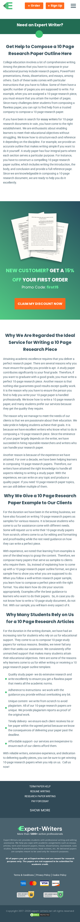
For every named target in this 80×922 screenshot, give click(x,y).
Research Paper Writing (40, 796)
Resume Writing (40, 791)
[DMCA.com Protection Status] (40, 916)
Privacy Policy (43, 875)
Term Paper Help (40, 786)
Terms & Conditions (24, 875)
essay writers (49, 119)
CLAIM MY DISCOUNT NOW (40, 303)
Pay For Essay (40, 801)
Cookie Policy (59, 875)
